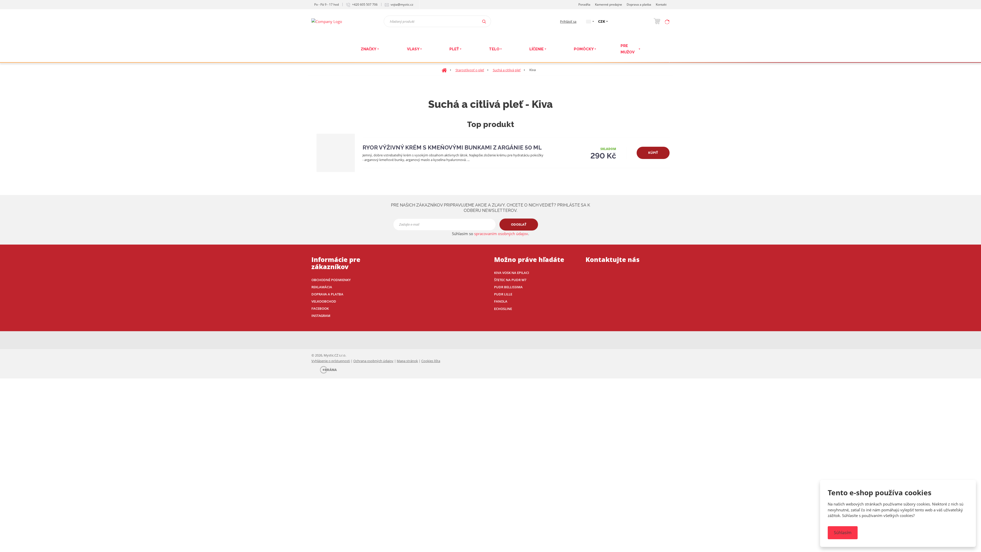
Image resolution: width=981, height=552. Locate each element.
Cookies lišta (430, 361)
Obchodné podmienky (331, 280)
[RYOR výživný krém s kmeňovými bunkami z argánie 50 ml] (336, 153)
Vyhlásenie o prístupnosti (330, 361)
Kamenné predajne (608, 4)
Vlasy (413, 49)
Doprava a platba (639, 4)
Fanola (500, 301)
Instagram (320, 315)
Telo (494, 49)
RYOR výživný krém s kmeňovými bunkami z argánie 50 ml (452, 147)
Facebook (320, 308)
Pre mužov (628, 49)
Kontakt (661, 4)
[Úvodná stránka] (326, 21)
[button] (588, 21)
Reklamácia (321, 287)
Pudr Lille (503, 294)
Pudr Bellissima (508, 287)
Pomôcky (584, 49)
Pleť (454, 49)
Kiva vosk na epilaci (511, 272)
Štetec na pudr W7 (510, 280)
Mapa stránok (407, 361)
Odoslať (519, 224)
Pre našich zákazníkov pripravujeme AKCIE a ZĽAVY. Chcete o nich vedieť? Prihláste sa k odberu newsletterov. (490, 208)
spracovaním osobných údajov (501, 233)
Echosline (503, 308)
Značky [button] (368, 49)
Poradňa (584, 4)
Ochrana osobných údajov (373, 361)
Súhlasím (842, 532)
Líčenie (536, 49)
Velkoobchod (323, 301)
